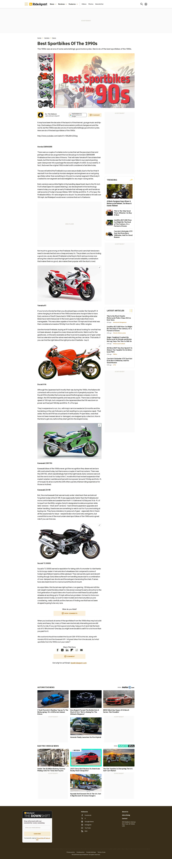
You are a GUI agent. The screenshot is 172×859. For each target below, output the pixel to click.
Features (72, 4)
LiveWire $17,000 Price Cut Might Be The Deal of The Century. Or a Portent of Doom (119, 329)
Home (39, 38)
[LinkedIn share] (67, 650)
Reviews (61, 4)
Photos (90, 4)
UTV (114, 365)
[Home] (38, 4)
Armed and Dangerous (119, 322)
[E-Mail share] (81, 650)
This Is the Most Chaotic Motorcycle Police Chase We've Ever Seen (119, 318)
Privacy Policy (40, 838)
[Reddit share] (76, 650)
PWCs (115, 354)
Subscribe (37, 834)
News (52, 4)
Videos (84, 4)
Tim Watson (52, 114)
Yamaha (46, 38)
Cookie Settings (91, 852)
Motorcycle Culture (119, 343)
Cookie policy (81, 852)
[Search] (141, 4)
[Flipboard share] (72, 650)
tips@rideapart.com (79, 663)
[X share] (62, 650)
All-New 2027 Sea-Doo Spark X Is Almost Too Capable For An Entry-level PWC (119, 350)
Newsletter (99, 4)
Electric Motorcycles (119, 333)
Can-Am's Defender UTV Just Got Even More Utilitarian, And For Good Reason (119, 361)
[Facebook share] (57, 650)
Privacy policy (71, 852)
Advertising (126, 815)
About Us (125, 812)
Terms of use (101, 852)
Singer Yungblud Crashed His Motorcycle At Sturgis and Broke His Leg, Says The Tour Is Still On (119, 339)
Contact (125, 818)
